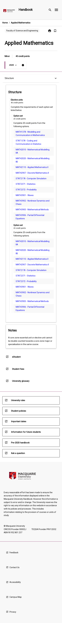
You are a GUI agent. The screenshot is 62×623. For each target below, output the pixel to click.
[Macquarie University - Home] (9, 11)
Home (5, 23)
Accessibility (15, 582)
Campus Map (16, 597)
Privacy (13, 612)
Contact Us (14, 567)
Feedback (14, 552)
